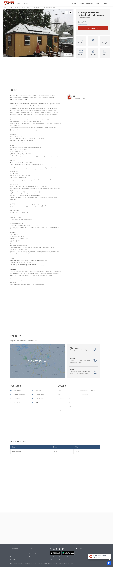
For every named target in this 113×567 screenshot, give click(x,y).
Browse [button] (74, 3)
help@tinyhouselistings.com (84, 548)
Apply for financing (82, 24)
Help (11, 551)
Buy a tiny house (14, 556)
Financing (81, 3)
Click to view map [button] (37, 361)
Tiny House (16, 7)
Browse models (32, 554)
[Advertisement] (56, 74)
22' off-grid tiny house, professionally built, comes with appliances (37, 7)
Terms (58, 563)
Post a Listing (89, 3)
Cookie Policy (70, 563)
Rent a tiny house (33, 551)
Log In (97, 3)
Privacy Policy (63, 563)
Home (4, 7)
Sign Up (105, 3)
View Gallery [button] (68, 54)
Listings (10, 7)
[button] (38, 33)
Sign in (30, 548)
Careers (12, 554)
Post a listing (13, 559)
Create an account (14, 548)
